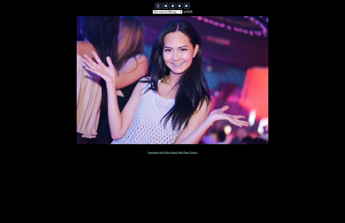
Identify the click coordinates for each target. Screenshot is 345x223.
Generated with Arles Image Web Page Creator (172, 152)
